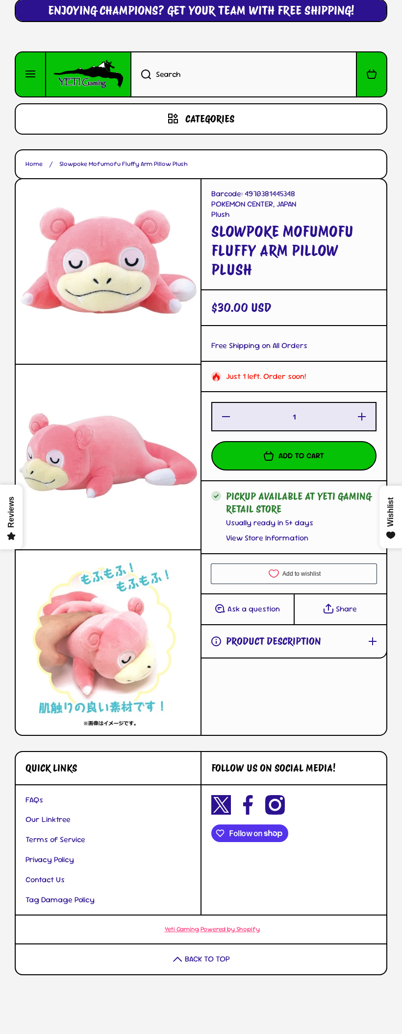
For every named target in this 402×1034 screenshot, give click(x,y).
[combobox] (243, 74)
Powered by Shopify (230, 929)
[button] (371, 74)
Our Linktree (48, 819)
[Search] (140, 74)
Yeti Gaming (182, 929)
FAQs (34, 800)
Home (34, 164)
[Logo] (88, 74)
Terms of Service (55, 839)
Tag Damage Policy (60, 899)
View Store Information (267, 538)
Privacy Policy (49, 859)
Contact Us (45, 879)
